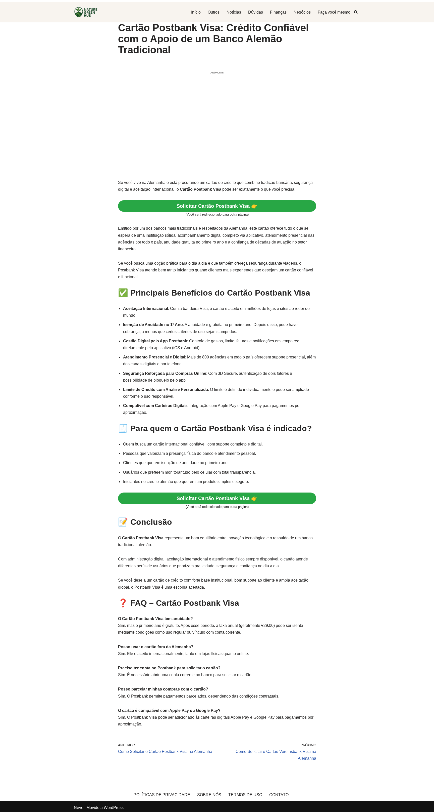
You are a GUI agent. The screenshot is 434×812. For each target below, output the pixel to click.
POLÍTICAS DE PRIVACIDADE (162, 795)
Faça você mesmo (334, 12)
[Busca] (356, 12)
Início (196, 12)
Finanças (278, 12)
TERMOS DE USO (245, 795)
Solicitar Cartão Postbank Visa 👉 (217, 206)
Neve (78, 807)
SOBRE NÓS (209, 795)
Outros (214, 12)
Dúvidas (255, 12)
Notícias (234, 12)
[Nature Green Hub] (86, 12)
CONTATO (279, 795)
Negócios (302, 12)
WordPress (114, 807)
